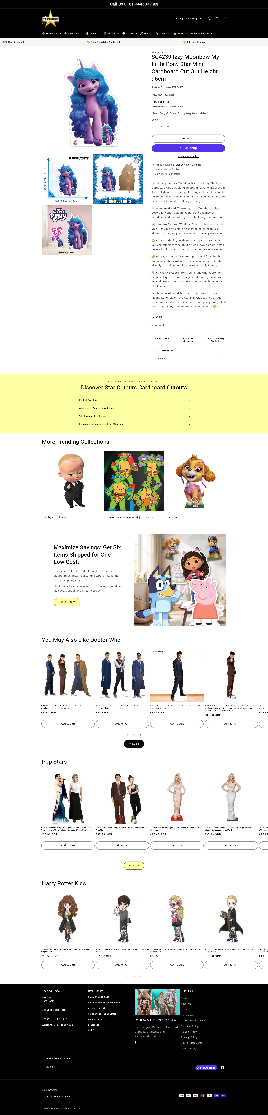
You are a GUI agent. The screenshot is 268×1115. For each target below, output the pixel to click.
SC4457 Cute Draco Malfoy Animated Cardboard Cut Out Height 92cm (229, 950)
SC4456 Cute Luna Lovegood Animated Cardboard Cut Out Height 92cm (175, 950)
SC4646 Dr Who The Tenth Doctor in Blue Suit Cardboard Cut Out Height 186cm (176, 707)
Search (185, 998)
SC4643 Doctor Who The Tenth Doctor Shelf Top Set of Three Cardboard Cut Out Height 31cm (67, 707)
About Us (186, 1003)
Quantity (156, 120)
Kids (171, 517)
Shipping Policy (189, 1026)
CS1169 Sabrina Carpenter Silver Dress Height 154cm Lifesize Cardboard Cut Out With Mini (228, 829)
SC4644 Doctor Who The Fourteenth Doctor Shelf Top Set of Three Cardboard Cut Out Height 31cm (122, 707)
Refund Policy (189, 1031)
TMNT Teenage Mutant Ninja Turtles (128, 517)
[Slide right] (141, 735)
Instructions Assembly (193, 1020)
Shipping (156, 107)
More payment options (188, 156)
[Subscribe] (98, 1067)
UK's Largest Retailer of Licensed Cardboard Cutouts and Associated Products (156, 1032)
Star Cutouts (55, 1108)
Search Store (67, 602)
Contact (185, 1009)
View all (134, 743)
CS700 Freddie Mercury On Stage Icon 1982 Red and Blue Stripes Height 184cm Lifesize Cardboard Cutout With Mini (66, 829)
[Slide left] (127, 735)
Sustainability (188, 1048)
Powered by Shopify (71, 1108)
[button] (51, 33)
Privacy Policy (189, 1037)
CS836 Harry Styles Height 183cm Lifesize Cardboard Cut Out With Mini (122, 829)
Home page (187, 1015)
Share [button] (158, 316)
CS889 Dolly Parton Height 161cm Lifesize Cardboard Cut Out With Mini (176, 829)
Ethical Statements (191, 1043)
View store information (167, 174)
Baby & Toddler (54, 517)
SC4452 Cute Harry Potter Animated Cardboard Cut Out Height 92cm (122, 950)
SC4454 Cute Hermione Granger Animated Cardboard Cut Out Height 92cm (67, 950)
